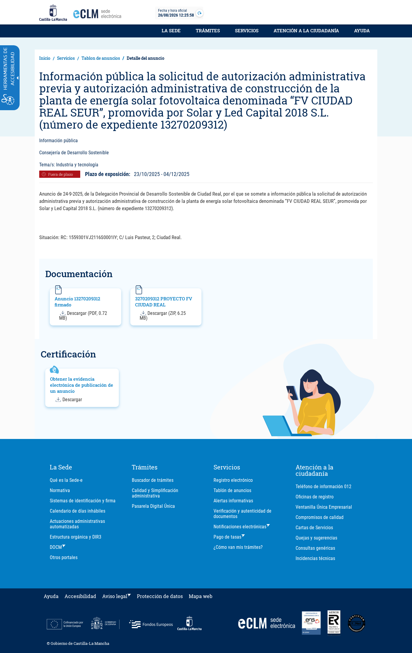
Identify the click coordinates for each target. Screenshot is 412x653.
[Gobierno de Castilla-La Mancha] (53, 13)
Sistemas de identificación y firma (83, 501)
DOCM (56, 547)
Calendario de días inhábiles (77, 511)
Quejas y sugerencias (316, 538)
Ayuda (362, 30)
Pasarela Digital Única (153, 506)
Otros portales (64, 557)
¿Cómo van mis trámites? (238, 547)
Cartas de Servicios (314, 527)
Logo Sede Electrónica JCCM (99, 15)
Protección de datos (160, 596)
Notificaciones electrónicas (240, 527)
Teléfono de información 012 (323, 486)
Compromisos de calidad (320, 517)
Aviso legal (114, 596)
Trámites (208, 30)
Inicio (44, 58)
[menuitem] (171, 33)
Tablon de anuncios (100, 58)
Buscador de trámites (152, 480)
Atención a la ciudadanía (306, 30)
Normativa (60, 490)
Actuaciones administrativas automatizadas (77, 524)
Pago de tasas (227, 537)
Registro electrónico (233, 480)
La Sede (171, 30)
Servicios (246, 30)
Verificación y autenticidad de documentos (242, 513)
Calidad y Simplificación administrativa (155, 493)
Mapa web (200, 596)
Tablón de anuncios (232, 490)
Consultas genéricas (315, 548)
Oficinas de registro (315, 497)
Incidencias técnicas (315, 558)
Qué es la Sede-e (66, 480)
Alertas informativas (233, 501)
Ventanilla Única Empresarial (324, 507)
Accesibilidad (80, 596)
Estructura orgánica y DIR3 (75, 537)
